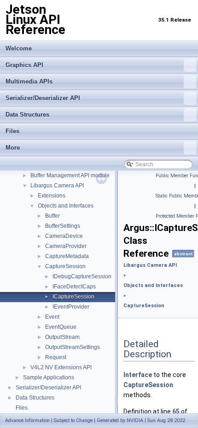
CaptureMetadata (67, 256)
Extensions (51, 195)
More (13, 147)
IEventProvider (70, 307)
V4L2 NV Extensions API (61, 367)
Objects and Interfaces (65, 206)
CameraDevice (64, 236)
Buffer (52, 216)
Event (52, 317)
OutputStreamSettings (72, 347)
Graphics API (24, 65)
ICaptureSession (73, 296)
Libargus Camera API (57, 185)
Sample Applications (48, 377)
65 (176, 411)
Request (55, 357)
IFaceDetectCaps (74, 286)
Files (12, 131)
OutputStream (62, 337)
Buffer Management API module (70, 175)
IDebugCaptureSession (81, 276)
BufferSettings (62, 226)
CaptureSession (65, 266)
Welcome (19, 48)
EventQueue (60, 327)
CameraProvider (66, 246)
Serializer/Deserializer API (43, 98)
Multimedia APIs (29, 81)
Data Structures (27, 114)
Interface (137, 374)
